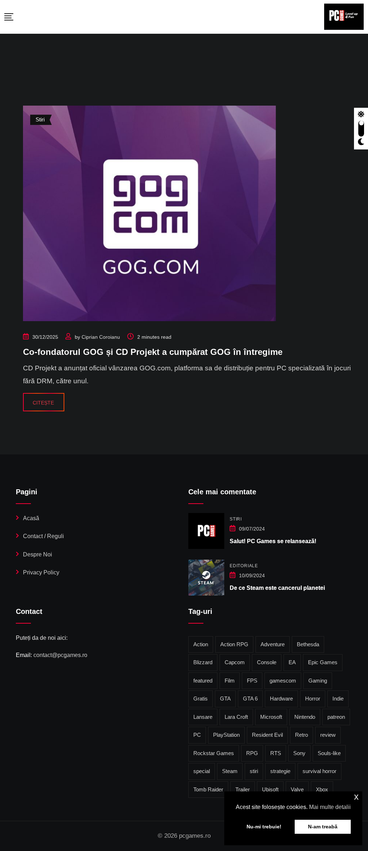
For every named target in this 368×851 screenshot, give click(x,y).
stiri (254, 771)
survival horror (319, 771)
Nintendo (304, 717)
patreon (336, 717)
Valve (297, 789)
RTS (275, 753)
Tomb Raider (208, 789)
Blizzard (202, 662)
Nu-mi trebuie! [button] (264, 826)
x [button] (356, 796)
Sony (299, 753)
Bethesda (308, 644)
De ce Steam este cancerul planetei (277, 588)
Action (200, 644)
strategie (280, 771)
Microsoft (271, 717)
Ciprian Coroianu (101, 337)
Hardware (281, 698)
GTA (225, 698)
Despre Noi (37, 554)
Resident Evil (267, 735)
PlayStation (226, 735)
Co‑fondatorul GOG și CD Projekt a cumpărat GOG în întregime (152, 352)
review (328, 735)
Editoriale (244, 565)
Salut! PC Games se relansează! (273, 541)
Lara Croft (236, 717)
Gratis (200, 698)
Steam (230, 771)
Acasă (31, 518)
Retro (301, 735)
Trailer (242, 789)
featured (202, 680)
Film (230, 680)
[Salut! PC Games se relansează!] (206, 531)
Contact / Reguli (43, 536)
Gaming (317, 680)
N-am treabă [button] (322, 826)
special (201, 771)
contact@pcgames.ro (60, 655)
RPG (252, 753)
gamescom (283, 680)
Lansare (202, 717)
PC (197, 735)
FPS (252, 680)
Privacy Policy (41, 572)
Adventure (273, 644)
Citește (43, 403)
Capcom (235, 662)
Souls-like (329, 753)
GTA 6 (250, 698)
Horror (312, 698)
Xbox (322, 789)
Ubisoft (270, 789)
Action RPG (234, 644)
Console (266, 662)
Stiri (236, 519)
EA (292, 662)
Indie (338, 698)
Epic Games (322, 662)
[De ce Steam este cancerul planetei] (206, 578)
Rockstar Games (213, 753)
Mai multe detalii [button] (330, 807)
